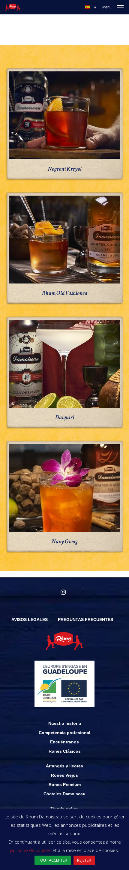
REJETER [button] (84, 860)
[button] (90, 7)
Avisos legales (29, 619)
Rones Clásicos (65, 751)
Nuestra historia (64, 723)
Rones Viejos (64, 775)
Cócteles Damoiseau (65, 793)
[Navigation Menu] (113, 7)
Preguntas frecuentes (85, 619)
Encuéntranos (64, 742)
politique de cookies (30, 850)
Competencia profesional (64, 732)
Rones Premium (65, 784)
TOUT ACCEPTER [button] (52, 860)
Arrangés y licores (64, 766)
